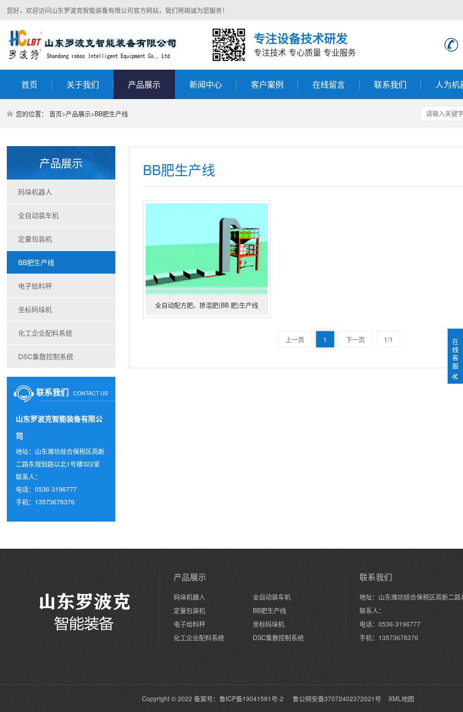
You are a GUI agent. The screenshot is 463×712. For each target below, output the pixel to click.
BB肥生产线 (111, 113)
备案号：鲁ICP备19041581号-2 (239, 698)
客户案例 (267, 84)
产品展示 (144, 84)
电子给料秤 (35, 285)
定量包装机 (35, 238)
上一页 (294, 339)
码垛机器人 (35, 191)
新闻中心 (205, 84)
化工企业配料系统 (45, 332)
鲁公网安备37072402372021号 (337, 698)
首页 (29, 84)
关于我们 (82, 84)
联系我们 (390, 84)
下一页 (355, 339)
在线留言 (328, 84)
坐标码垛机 (35, 309)
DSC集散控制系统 (45, 356)
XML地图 (401, 698)
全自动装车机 (38, 215)
